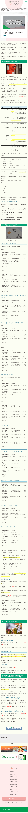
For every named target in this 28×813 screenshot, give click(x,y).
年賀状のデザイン (14, 781)
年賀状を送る (13, 776)
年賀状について (14, 791)
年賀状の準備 (13, 784)
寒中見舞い (13, 771)
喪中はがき (13, 774)
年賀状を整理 (13, 794)
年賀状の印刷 (13, 779)
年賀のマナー (13, 789)
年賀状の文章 (13, 786)
